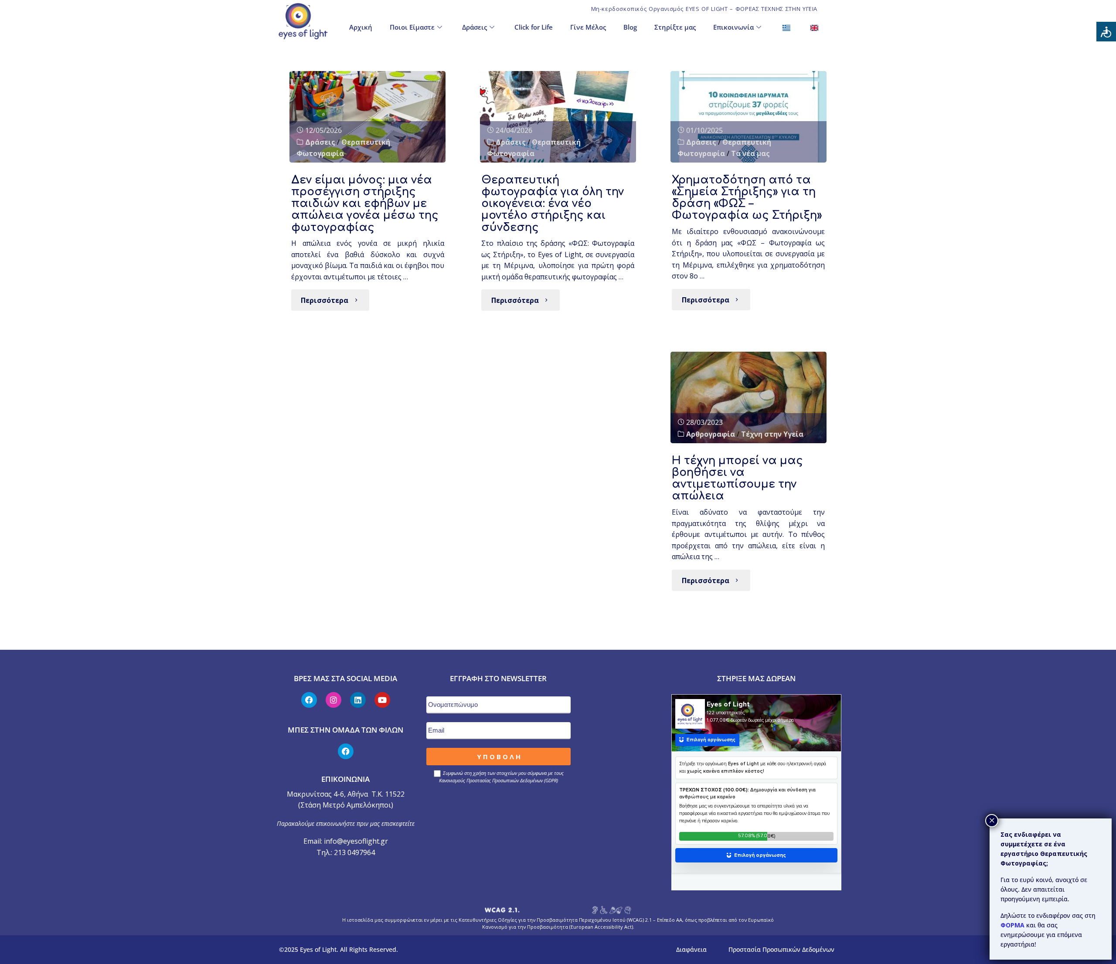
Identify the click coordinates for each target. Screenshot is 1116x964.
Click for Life (533, 27)
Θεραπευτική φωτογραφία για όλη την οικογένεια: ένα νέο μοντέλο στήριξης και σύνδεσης (552, 203)
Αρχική (360, 27)
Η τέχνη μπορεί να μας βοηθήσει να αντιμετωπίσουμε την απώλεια (737, 478)
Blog (630, 27)
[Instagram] (333, 700)
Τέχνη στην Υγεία (772, 434)
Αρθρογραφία (710, 434)
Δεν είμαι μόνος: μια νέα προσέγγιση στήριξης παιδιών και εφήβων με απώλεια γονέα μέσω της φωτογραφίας (365, 203)
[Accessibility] (1106, 31)
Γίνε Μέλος (588, 27)
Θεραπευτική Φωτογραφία (343, 147)
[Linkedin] (358, 700)
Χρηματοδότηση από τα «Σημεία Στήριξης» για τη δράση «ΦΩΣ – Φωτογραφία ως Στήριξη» (747, 197)
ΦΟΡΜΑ (1013, 925)
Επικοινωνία (733, 27)
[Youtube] (382, 700)
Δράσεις (474, 27)
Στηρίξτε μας (675, 27)
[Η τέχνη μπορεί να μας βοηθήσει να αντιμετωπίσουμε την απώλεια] (748, 397)
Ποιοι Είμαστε (412, 27)
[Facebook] (309, 700)
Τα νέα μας (750, 153)
